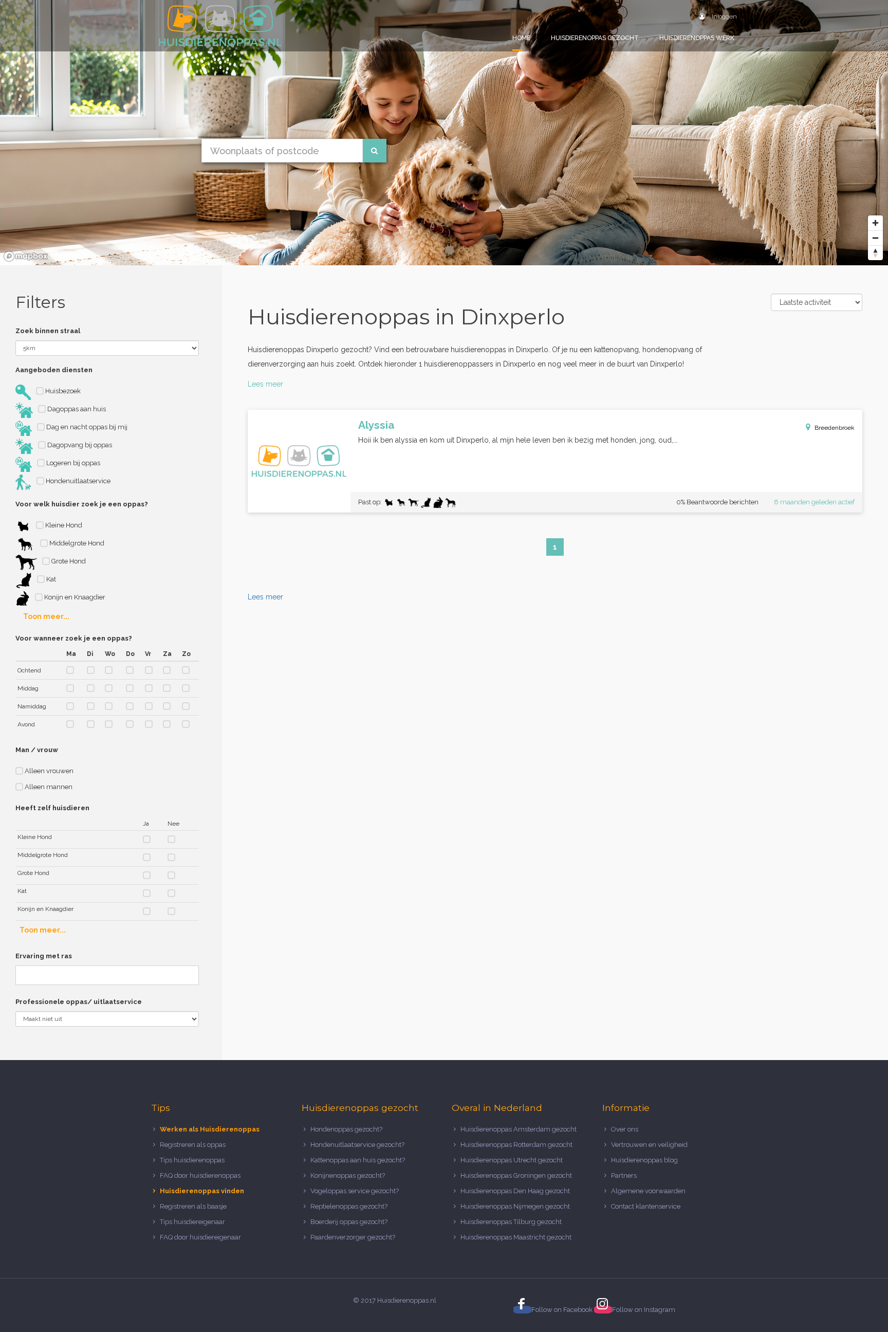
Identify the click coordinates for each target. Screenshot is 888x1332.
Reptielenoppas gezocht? (348, 1206)
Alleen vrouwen (48, 771)
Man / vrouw (36, 750)
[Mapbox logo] (25, 256)
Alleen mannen (47, 787)
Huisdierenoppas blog (644, 1160)
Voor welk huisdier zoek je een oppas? (81, 504)
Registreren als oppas (193, 1144)
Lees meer (265, 384)
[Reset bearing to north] (875, 252)
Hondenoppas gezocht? (346, 1129)
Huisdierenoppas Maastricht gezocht (515, 1237)
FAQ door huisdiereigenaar (200, 1237)
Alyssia (376, 424)
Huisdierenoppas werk (696, 38)
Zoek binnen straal (47, 331)
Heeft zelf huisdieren (52, 808)
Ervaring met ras (43, 956)
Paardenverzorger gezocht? (352, 1237)
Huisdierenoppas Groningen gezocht (516, 1175)
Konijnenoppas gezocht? (347, 1175)
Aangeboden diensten (53, 370)
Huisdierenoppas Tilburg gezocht (511, 1222)
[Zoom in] (875, 222)
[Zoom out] (875, 237)
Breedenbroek (835, 427)
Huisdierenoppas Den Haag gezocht (515, 1191)
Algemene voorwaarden (648, 1191)
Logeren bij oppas (72, 463)
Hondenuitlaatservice (77, 481)
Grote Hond (68, 561)
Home (521, 38)
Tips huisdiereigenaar (192, 1222)
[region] (444, 132)
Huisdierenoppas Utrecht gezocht (511, 1160)
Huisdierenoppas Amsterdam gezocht (518, 1129)
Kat (50, 579)
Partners (624, 1175)
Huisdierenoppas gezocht (595, 38)
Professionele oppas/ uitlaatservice (78, 1002)
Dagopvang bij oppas (79, 445)
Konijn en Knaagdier (74, 597)
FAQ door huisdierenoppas (201, 1175)
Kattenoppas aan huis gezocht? (357, 1160)
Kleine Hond (63, 525)
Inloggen (723, 16)
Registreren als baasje (193, 1206)
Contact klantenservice (645, 1206)
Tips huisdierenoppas (192, 1160)
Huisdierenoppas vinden (202, 1191)
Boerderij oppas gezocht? (348, 1222)
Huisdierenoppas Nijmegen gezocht (515, 1206)
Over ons (624, 1129)
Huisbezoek (62, 391)
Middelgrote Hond (76, 543)
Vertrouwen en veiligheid (649, 1144)
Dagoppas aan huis (76, 409)
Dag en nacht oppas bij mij (86, 427)
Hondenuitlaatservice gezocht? (357, 1144)
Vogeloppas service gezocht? (354, 1191)
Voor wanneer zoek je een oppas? (73, 638)
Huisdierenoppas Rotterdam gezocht (516, 1144)
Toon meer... (46, 616)
